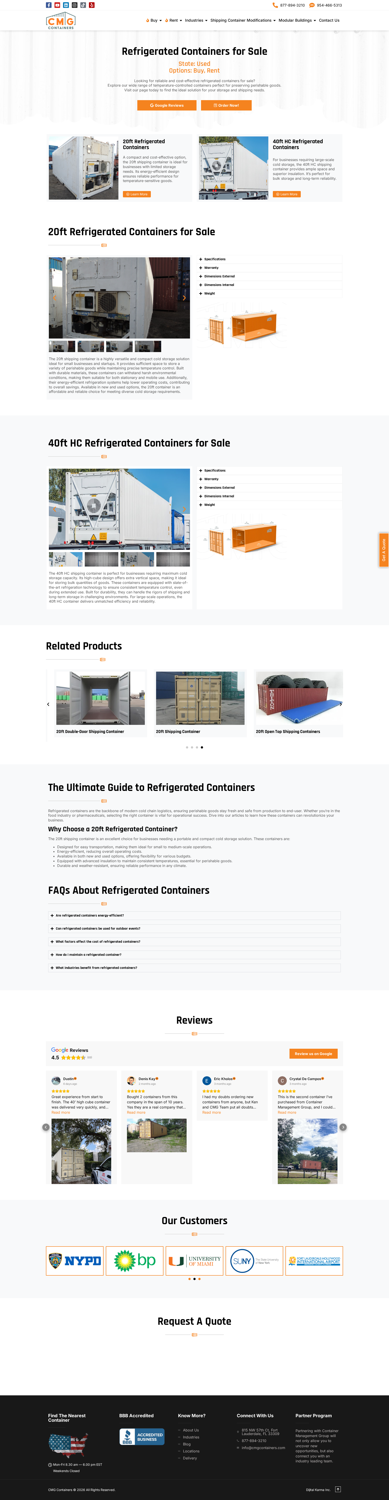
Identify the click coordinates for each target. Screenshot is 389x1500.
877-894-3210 (292, 5)
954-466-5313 (329, 5)
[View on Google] (56, 1080)
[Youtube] (57, 5)
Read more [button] (61, 1112)
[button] (54, 298)
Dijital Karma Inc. (318, 1490)
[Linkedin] (66, 5)
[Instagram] (74, 5)
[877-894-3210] (275, 5)
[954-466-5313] (312, 5)
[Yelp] (92, 5)
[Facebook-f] (49, 5)
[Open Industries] (206, 20)
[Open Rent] (181, 20)
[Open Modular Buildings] (315, 20)
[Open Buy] (161, 20)
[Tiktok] (83, 5)
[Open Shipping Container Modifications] (274, 20)
